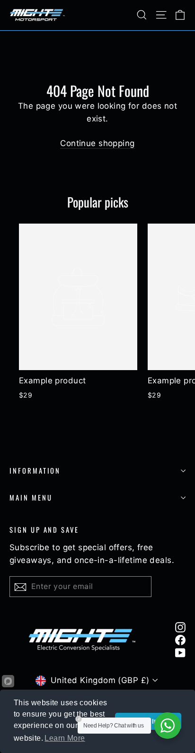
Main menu (30, 497)
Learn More (64, 738)
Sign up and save (44, 529)
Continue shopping (97, 143)
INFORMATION (35, 470)
